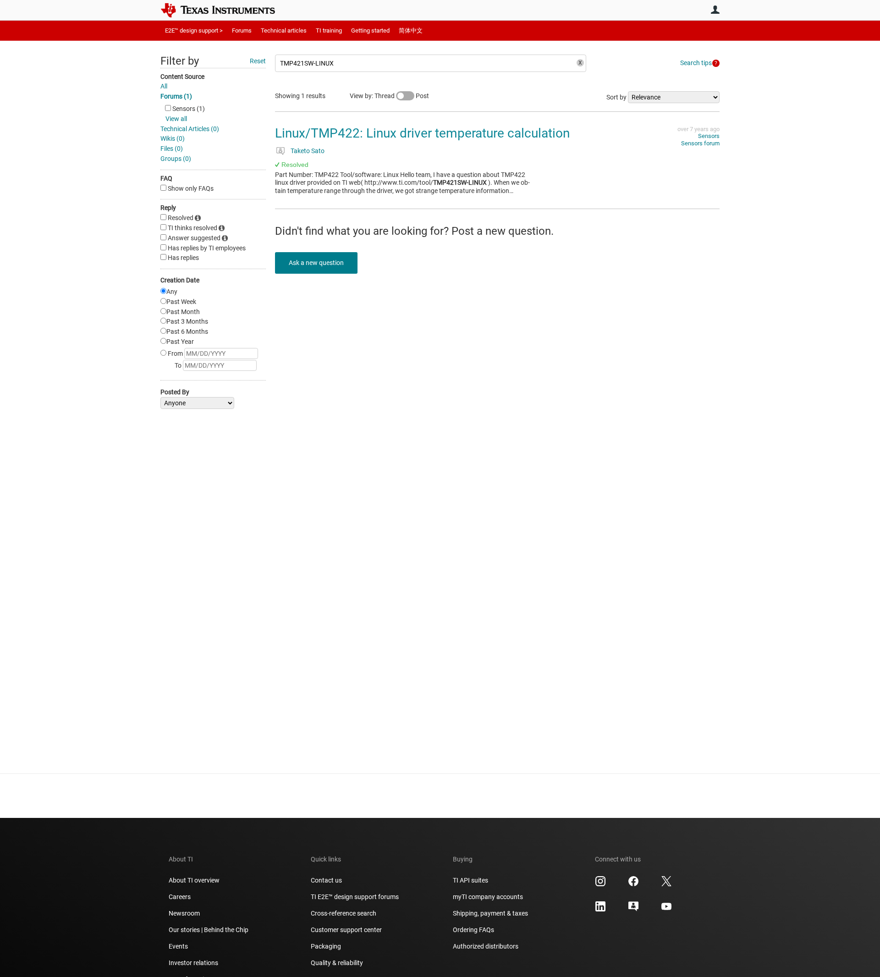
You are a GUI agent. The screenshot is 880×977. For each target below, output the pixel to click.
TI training (329, 30)
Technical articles (284, 30)
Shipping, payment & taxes (490, 913)
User (715, 9)
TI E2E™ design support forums (355, 896)
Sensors (709, 135)
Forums (242, 30)
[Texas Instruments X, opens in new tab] (666, 884)
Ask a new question (316, 262)
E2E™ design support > (194, 30)
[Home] (224, 10)
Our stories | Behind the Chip (208, 929)
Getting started (370, 30)
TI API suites (470, 880)
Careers (180, 896)
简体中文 (411, 30)
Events (178, 946)
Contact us (326, 880)
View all (176, 118)
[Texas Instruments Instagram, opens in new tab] (600, 884)
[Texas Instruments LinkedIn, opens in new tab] (600, 909)
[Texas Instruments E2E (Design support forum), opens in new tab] (633, 909)
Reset (258, 61)
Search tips (696, 62)
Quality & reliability (337, 962)
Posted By (174, 392)
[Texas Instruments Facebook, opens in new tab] (633, 884)
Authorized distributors (485, 946)
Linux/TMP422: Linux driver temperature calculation (422, 133)
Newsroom (184, 913)
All (163, 86)
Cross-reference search (343, 913)
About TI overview (194, 880)
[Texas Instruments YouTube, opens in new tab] (666, 909)
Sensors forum (700, 143)
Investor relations (193, 962)
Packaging (326, 946)
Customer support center (346, 929)
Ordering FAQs (473, 929)
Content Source (182, 76)
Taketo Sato (307, 151)
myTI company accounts (488, 896)
